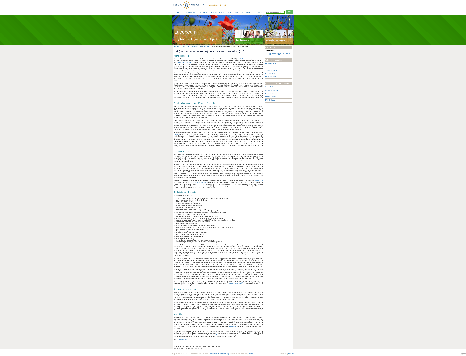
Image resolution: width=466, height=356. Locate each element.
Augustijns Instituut (221, 12)
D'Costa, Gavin (270, 100)
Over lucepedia (242, 12)
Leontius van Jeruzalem (224, 335)
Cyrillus (242, 59)
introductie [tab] (270, 51)
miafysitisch (232, 326)
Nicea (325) (259, 180)
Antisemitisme (270, 67)
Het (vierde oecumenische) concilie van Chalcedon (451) (278, 54)
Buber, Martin (269, 93)
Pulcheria (177, 134)
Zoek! (289, 12)
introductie (205, 47)
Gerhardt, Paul (270, 87)
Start (178, 12)
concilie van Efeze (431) (184, 62)
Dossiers (189, 12)
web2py (291, 354)
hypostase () (235, 283)
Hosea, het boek (270, 64)
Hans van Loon (182, 340)
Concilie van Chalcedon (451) (191, 47)
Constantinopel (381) (200, 182)
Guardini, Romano (271, 97)
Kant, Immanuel (270, 73)
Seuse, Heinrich (270, 77)
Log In (260, 12)
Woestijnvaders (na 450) (273, 70)
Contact (250, 354)
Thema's (203, 12)
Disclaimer (213, 354)
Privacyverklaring (223, 354)
